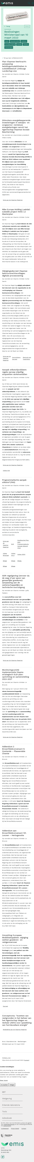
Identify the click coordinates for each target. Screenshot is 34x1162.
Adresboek (7, 1118)
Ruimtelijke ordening (10, 44)
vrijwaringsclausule (9, 1124)
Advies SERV (21, 554)
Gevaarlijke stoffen (15, 41)
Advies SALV (13, 554)
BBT (4, 1092)
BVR (12, 544)
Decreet (5, 1006)
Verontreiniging (8, 47)
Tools (4, 1111)
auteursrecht (7, 1125)
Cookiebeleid (5, 1128)
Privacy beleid (15, 1128)
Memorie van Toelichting (27, 358)
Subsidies (19, 44)
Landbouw (23, 41)
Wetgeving (7, 1098)
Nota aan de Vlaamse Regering (12, 200)
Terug (8, 26)
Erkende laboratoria (11, 1105)
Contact (23, 1128)
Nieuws (27, 26)
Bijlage (5, 561)
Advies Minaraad (6, 554)
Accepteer (4, 1085)
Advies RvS (6, 470)
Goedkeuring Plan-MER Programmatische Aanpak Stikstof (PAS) (23, 544)
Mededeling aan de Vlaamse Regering (14, 1029)
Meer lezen (4, 1080)
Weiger (12, 1085)
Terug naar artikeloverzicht (13, 58)
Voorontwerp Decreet (16, 358)
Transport (26, 44)
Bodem (7, 41)
